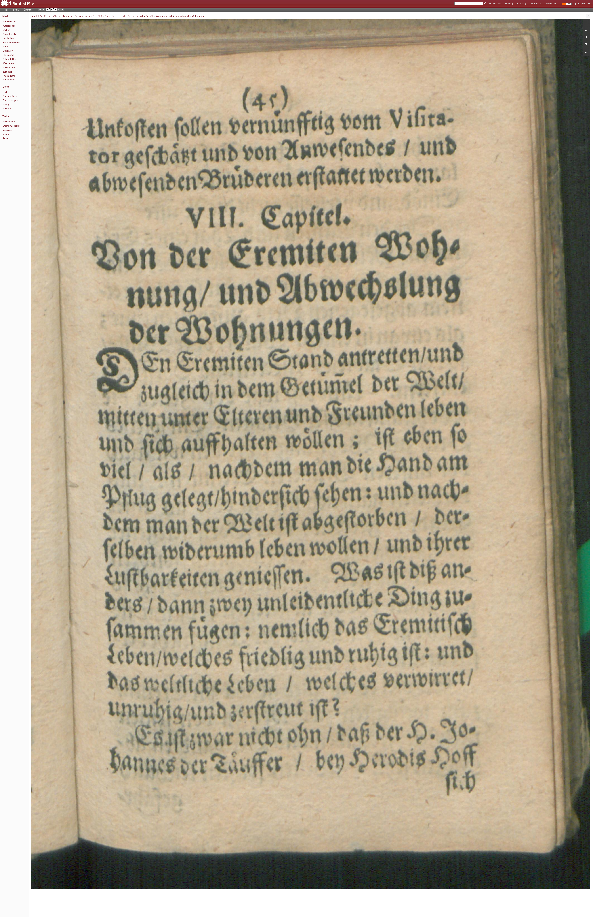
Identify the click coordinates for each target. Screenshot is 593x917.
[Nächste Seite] (59, 9)
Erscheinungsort (11, 100)
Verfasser (7, 129)
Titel (6, 9)
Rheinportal (8, 54)
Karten (6, 46)
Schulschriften (9, 59)
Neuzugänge (521, 3)
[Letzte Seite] (62, 9)
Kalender (7, 108)
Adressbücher (9, 21)
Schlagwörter (9, 121)
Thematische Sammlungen (9, 77)
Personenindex (10, 96)
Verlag (6, 104)
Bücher (6, 29)
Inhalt (16, 9)
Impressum (536, 3)
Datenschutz (552, 3)
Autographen (9, 25)
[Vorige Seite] (43, 9)
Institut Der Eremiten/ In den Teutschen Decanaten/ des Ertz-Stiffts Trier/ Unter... (75, 16)
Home (508, 3)
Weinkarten (8, 63)
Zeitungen (8, 71)
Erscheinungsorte (11, 125)
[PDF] (586, 44)
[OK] (485, 3)
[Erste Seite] (40, 9)
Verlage (6, 134)
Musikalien (8, 50)
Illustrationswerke (11, 42)
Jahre (5, 138)
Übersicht (28, 9)
